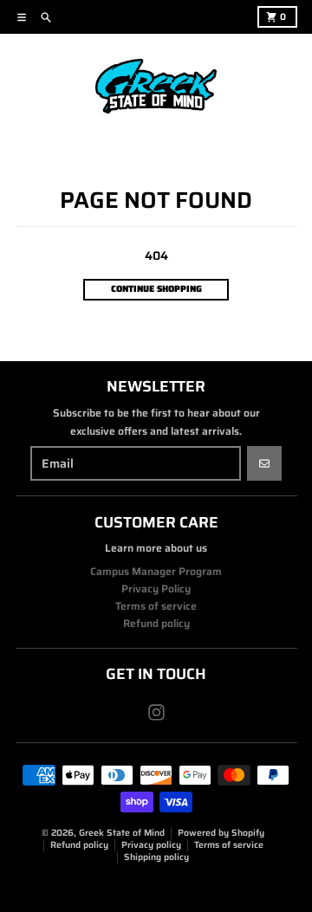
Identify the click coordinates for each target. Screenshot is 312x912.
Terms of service (228, 845)
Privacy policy (151, 845)
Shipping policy (156, 857)
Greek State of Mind (122, 832)
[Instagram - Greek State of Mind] (156, 712)
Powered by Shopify (221, 832)
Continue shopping (156, 288)
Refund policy (79, 845)
